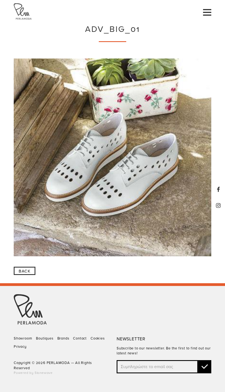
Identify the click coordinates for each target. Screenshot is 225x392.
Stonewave (44, 373)
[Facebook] (218, 189)
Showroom (23, 338)
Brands (63, 338)
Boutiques (44, 338)
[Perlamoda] (30, 323)
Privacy (20, 346)
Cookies (98, 338)
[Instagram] (218, 205)
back (24, 271)
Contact (80, 338)
